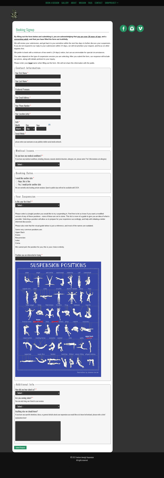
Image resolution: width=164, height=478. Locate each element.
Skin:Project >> (111, 2)
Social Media (20, 133)
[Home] (14, 18)
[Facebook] (123, 28)
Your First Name (21, 73)
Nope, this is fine (24, 181)
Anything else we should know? (26, 411)
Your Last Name (21, 81)
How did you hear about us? (25, 389)
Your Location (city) (22, 113)
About (74, 2)
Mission (82, 2)
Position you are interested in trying (28, 255)
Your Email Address (22, 97)
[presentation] (49, 125)
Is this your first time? (24, 201)
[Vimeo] (140, 28)
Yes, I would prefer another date (29, 184)
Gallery (65, 2)
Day (27, 125)
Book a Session (52, 2)
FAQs (90, 2)
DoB (17, 122)
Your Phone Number (23, 105)
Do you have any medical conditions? (29, 155)
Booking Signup (25, 29)
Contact (99, 2)
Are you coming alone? (24, 397)
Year (38, 125)
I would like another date (24, 178)
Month (17, 125)
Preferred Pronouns (22, 89)
